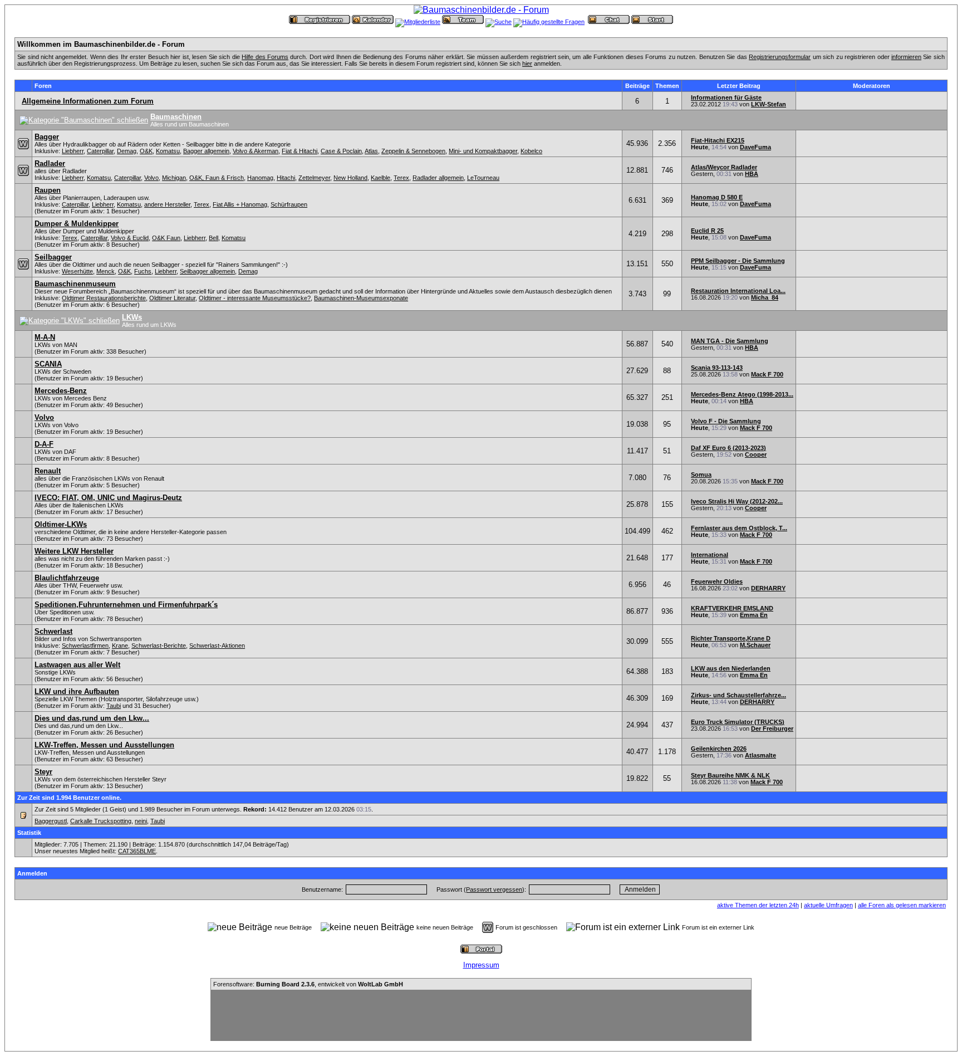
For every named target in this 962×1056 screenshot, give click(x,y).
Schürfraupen (289, 204)
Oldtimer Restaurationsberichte (104, 298)
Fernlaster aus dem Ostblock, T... (739, 528)
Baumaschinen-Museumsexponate (361, 298)
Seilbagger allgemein (207, 271)
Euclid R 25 (707, 230)
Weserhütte (77, 271)
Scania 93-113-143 (717, 367)
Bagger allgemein (206, 151)
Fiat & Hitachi (299, 151)
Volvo (151, 177)
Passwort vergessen (494, 889)
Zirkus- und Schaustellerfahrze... (738, 695)
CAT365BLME (137, 851)
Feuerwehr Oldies (717, 581)
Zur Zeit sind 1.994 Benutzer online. (69, 797)
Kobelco (531, 151)
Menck (105, 271)
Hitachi (286, 177)
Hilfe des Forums (265, 56)
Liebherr (73, 151)
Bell (213, 237)
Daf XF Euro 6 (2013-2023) (728, 447)
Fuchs (142, 271)
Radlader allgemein (438, 177)
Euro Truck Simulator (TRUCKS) (737, 721)
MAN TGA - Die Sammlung (729, 341)
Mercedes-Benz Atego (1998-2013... (742, 394)
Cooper (756, 454)
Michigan (174, 177)
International (709, 554)
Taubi (113, 705)
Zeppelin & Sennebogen (413, 151)
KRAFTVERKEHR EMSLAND (732, 608)
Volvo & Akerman (255, 151)
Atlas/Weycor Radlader (724, 167)
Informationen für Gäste (726, 97)
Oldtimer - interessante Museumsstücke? (255, 298)
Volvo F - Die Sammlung (726, 421)
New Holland (350, 177)
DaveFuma (755, 147)
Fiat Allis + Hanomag (240, 204)
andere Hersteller (167, 204)
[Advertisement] (481, 1015)
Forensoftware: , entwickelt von (308, 984)
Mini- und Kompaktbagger (483, 151)
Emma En (754, 615)
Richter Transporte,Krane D (730, 638)
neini (141, 821)
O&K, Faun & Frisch (216, 177)
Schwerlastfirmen (85, 645)
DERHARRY (768, 588)
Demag (126, 151)
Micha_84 (764, 297)
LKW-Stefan (768, 104)
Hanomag (260, 177)
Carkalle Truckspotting (100, 821)
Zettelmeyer (314, 177)
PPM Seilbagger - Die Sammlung (738, 260)
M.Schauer (755, 645)
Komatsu (168, 151)
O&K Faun (166, 237)
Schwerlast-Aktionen (217, 645)
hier (527, 63)
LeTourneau (483, 177)
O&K (146, 151)
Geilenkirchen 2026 (719, 748)
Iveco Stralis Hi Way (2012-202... (737, 501)
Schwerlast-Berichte (158, 645)
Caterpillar (100, 151)
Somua (701, 474)
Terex (401, 177)
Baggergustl (51, 821)
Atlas (371, 151)
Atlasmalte (760, 755)
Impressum (481, 965)
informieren (906, 56)
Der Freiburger (772, 728)
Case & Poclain (341, 151)
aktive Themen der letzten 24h (758, 905)
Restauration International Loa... (738, 290)
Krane (120, 645)
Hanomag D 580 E (717, 197)
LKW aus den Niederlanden (730, 668)
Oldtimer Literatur (172, 298)
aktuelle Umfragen (828, 905)
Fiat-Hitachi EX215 (717, 140)
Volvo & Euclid (130, 237)
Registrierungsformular (780, 56)
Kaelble (380, 177)
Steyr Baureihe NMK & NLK (730, 775)
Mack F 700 (767, 374)
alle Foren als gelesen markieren (902, 905)
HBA (751, 173)
